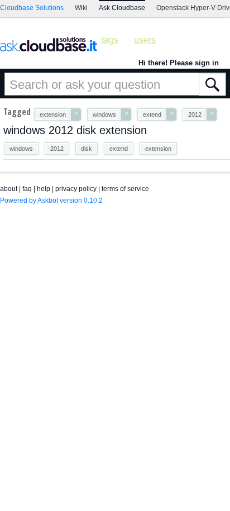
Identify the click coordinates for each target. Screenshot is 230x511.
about (8, 189)
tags (110, 40)
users (145, 40)
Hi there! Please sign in (178, 63)
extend (118, 148)
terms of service (125, 189)
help (43, 189)
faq (27, 189)
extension (158, 148)
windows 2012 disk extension (75, 130)
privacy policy (76, 189)
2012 (57, 148)
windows (21, 148)
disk (86, 148)
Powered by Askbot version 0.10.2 (51, 200)
